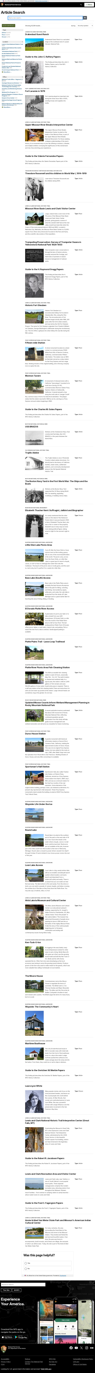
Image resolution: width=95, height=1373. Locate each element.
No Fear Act (53, 1362)
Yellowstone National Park (9, 51)
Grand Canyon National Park (10, 70)
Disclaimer (52, 1364)
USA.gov (76, 1362)
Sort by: (73, 25)
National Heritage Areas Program (12, 100)
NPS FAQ (52, 1359)
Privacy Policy (6, 1362)
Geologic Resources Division (10, 83)
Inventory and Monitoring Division (12, 88)
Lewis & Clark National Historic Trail (12, 44)
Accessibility (5, 1359)
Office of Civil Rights (80, 1364)
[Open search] (22, 41)
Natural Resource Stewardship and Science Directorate (12, 104)
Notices (27, 1359)
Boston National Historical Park (11, 55)
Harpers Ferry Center (8, 98)
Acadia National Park (8, 53)
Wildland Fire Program (8, 92)
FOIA (3, 1364)
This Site (6, 1290)
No (29, 1268)
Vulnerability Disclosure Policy (83, 1359)
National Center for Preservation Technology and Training (11, 85)
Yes (29, 1263)
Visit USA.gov (46, 1369)
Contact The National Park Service (34, 1363)
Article (4, 32)
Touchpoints (63, 1275)
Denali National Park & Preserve (11, 62)
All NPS (16, 1290)
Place (3, 34)
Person (4, 37)
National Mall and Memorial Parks (12, 59)
